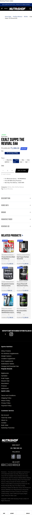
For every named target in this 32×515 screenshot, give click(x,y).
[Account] (12, 512)
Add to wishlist (7, 174)
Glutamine (19, 254)
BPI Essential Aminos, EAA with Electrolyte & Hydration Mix (8, 312)
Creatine (3, 281)
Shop (4, 513)
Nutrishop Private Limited (6, 1)
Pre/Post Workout (17, 16)
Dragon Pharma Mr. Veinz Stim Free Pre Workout (22, 285)
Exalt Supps (4, 136)
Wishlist (28, 513)
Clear (2, 165)
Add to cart (22, 170)
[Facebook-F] (13, 457)
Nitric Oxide (4, 254)
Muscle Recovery (8, 188)
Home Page (8, 16)
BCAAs (26, 16)
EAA (13, 187)
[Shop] (4, 512)
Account (12, 513)
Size (2, 151)
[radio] (12, 153)
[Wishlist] (28, 512)
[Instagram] (19, 457)
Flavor (3, 158)
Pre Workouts (10, 254)
